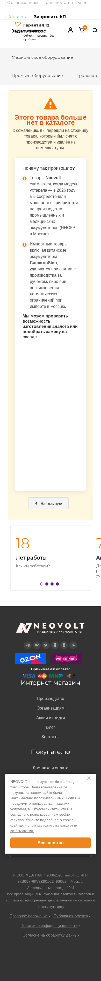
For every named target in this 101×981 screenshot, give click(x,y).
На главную (48, 503)
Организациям (50, 708)
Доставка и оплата (50, 768)
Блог (50, 727)
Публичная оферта (71, 916)
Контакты (17, 16)
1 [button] (42, 585)
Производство (50, 698)
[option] (50, 557)
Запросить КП (50, 16)
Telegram (27, 641)
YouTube (73, 641)
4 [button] (58, 585)
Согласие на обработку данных (51, 935)
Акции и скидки (50, 718)
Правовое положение (29, 916)
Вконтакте (37, 641)
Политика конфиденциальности (48, 925)
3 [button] (53, 585)
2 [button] (48, 585)
